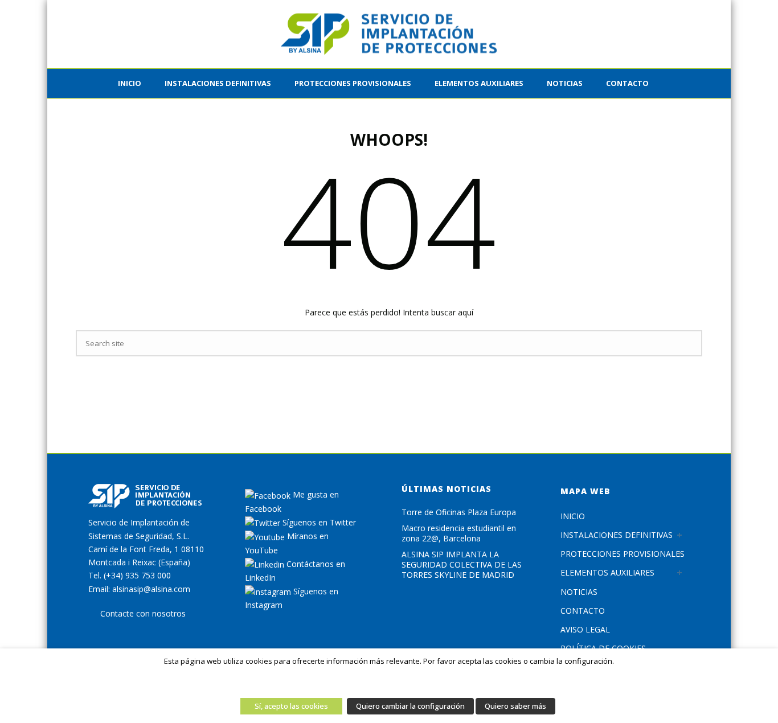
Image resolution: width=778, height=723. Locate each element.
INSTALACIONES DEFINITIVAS (218, 83)
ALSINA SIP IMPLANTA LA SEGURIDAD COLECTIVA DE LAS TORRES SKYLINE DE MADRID (462, 564)
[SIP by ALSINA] (389, 34)
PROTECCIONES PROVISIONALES (352, 83)
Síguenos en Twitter (318, 522)
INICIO (129, 83)
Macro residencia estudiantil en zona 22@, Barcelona (459, 533)
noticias (565, 83)
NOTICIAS (578, 591)
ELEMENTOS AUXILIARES (479, 83)
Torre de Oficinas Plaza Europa (459, 512)
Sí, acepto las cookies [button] (291, 706)
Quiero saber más (515, 706)
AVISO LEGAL (585, 629)
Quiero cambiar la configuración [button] (410, 706)
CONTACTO (627, 83)
